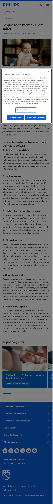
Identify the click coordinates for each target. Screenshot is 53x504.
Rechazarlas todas (14, 119)
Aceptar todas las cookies (35, 119)
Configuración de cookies (25, 112)
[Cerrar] (46, 71)
